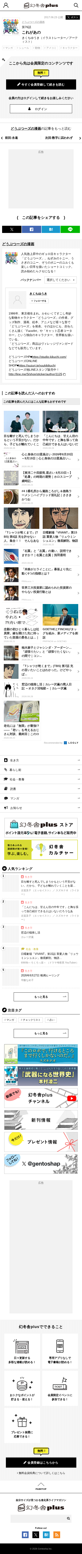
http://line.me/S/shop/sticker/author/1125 (35, 374)
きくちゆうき (38, 293)
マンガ (14, 798)
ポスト (74, 17)
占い (51, 1019)
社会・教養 (17, 779)
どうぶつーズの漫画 (33, 21)
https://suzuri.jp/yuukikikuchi (37, 365)
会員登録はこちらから (43, 1462)
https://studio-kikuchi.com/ (49, 356)
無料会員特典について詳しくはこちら (42, 1473)
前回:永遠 (11, 137)
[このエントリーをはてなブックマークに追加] (46, 1536)
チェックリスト (32, 1019)
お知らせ (16, 808)
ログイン (41, 109)
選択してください (58, 280)
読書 (13, 789)
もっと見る (41, 996)
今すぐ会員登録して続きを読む (43, 84)
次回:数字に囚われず (59, 137)
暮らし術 (15, 770)
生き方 (14, 760)
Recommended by (53, 743)
